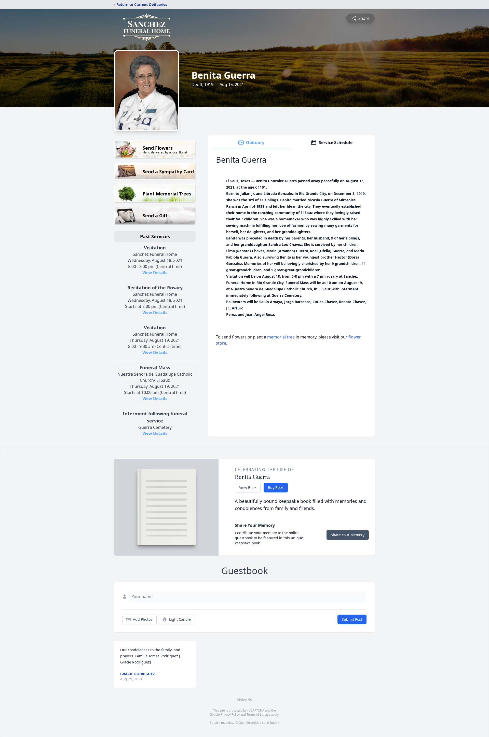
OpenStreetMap (250, 722)
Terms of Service (258, 714)
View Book (247, 487)
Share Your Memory (347, 534)
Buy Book (275, 487)
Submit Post (352, 619)
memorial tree (281, 337)
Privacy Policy (230, 714)
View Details (154, 272)
